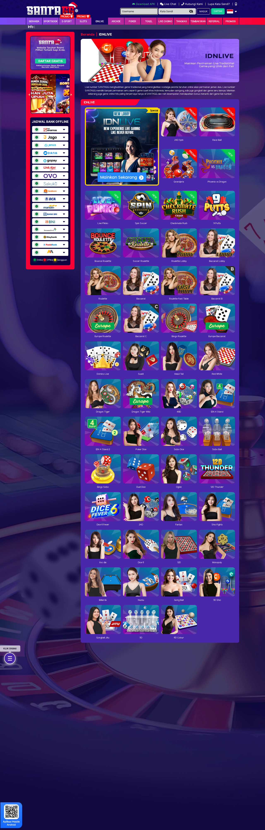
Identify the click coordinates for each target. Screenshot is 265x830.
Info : (31, 27)
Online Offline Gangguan (51, 260)
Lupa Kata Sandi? (219, 4)
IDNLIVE (100, 21)
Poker (132, 21)
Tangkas (181, 21)
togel (149, 21)
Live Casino (165, 21)
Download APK (145, 4)
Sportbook (51, 21)
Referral (214, 21)
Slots (83, 21)
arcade (116, 21)
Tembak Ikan (198, 21)
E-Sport (67, 21)
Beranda (34, 21)
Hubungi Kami (194, 4)
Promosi (231, 21)
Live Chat (169, 4)
